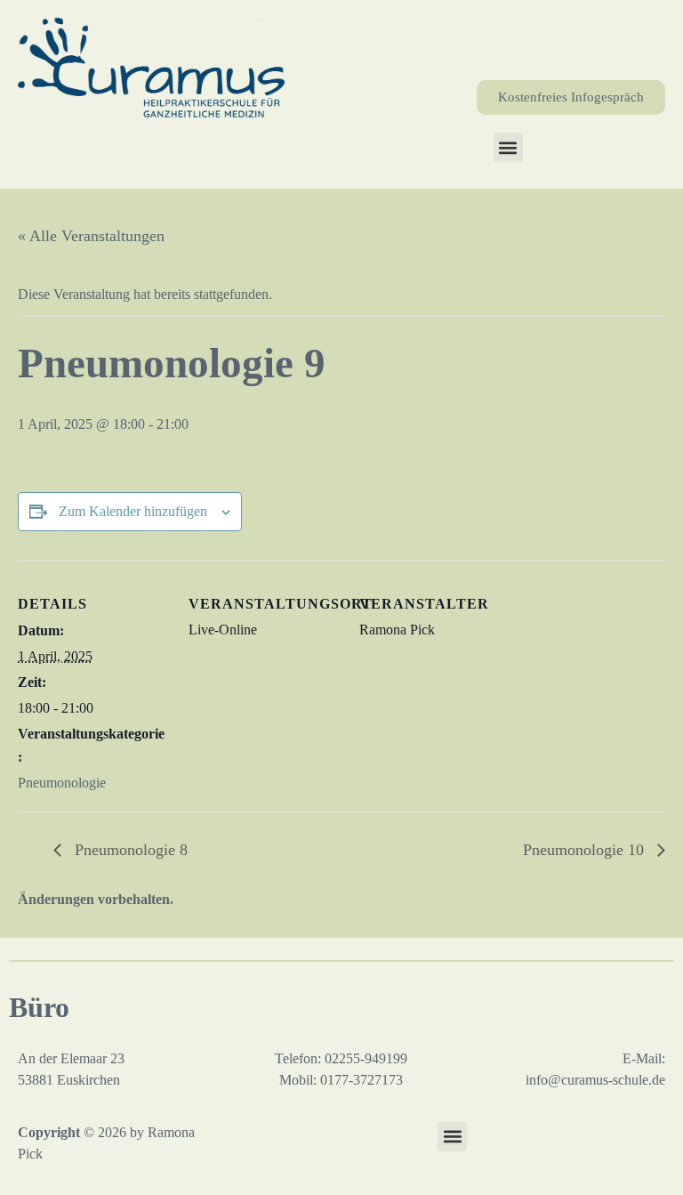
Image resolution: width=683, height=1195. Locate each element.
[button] (508, 147)
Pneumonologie (62, 782)
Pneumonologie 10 (585, 850)
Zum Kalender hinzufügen (133, 511)
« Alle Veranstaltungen (91, 236)
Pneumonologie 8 (129, 850)
